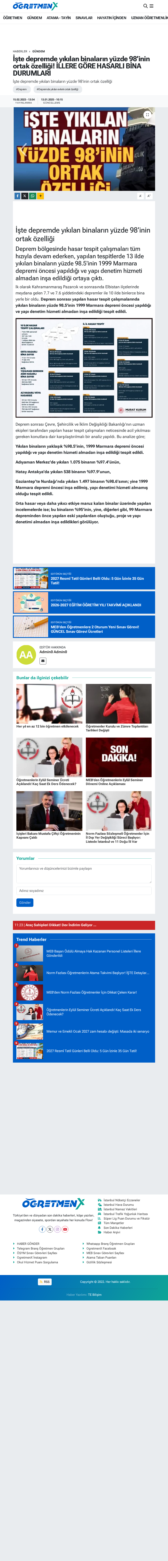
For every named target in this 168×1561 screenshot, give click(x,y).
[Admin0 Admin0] (26, 654)
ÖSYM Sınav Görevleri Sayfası (37, 1253)
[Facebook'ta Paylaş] (17, 196)
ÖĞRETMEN (12, 18)
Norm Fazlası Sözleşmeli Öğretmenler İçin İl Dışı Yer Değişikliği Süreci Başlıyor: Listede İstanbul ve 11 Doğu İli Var (117, 837)
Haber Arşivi (112, 1232)
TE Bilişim (95, 1295)
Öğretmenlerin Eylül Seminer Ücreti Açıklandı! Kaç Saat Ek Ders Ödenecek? (46, 782)
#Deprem (21, 89)
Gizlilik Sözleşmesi (99, 1262)
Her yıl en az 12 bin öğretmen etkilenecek (47, 726)
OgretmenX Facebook (101, 1248)
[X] (50, 1229)
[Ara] (145, 6)
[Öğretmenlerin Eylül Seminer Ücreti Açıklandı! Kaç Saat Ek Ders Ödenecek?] (49, 757)
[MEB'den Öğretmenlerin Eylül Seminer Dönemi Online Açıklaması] (119, 757)
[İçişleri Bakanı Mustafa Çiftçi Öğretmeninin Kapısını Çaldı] (49, 811)
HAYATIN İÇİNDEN (111, 18)
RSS (46, 1282)
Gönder (25, 902)
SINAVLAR (84, 18)
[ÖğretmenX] (35, 6)
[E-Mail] (43, 661)
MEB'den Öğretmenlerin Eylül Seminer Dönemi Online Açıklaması (114, 782)
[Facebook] (42, 1229)
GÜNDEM (34, 18)
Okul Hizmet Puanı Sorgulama (37, 1262)
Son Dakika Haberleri (118, 1228)
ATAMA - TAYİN (59, 18)
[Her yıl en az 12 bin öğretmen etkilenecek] (49, 703)
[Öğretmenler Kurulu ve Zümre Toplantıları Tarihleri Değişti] (119, 703)
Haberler (20, 51)
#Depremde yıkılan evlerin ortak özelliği (57, 89)
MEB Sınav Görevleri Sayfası (105, 1253)
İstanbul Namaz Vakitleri (120, 1209)
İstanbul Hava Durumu (119, 1205)
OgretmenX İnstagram (32, 1257)
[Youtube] (65, 1229)
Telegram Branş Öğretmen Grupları (41, 1248)
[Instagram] (57, 1229)
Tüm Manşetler (114, 1223)
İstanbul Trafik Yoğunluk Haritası (126, 1214)
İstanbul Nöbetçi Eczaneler (122, 1200)
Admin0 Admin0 (53, 652)
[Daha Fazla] (40, 196)
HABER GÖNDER (28, 1244)
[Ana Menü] (151, 6)
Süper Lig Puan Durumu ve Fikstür (127, 1218)
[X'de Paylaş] (24, 196)
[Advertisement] (84, 1127)
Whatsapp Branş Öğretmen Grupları (110, 1244)
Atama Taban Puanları (101, 1257)
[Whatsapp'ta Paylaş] (32, 196)
